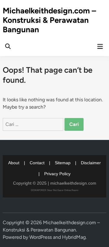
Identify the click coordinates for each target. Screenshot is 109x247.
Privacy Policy (57, 173)
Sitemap (63, 162)
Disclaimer (91, 162)
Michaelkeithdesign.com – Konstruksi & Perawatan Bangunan (49, 20)
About (13, 162)
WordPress (40, 237)
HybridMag (74, 237)
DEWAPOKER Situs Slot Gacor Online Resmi (54, 190)
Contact (37, 162)
